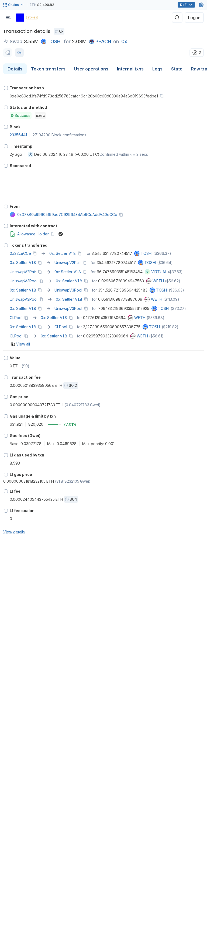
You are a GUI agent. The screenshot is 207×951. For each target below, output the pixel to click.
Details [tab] (15, 69)
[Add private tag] (7, 52)
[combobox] (30, 154)
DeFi (183, 5)
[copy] (162, 96)
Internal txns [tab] (130, 69)
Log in (194, 17)
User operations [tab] (91, 69)
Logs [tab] (157, 69)
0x (124, 41)
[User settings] (201, 5)
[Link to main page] (20, 17)
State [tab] (176, 69)
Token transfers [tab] (48, 69)
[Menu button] (8, 17)
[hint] (6, 88)
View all (23, 344)
